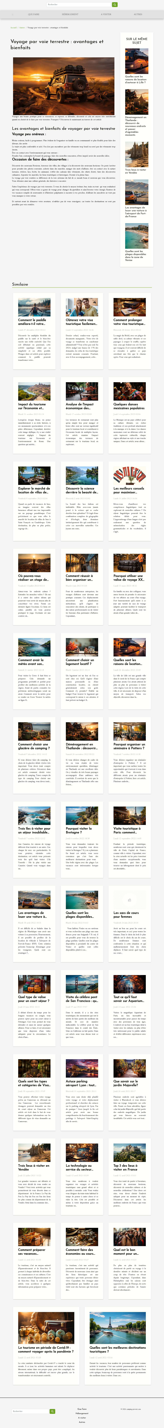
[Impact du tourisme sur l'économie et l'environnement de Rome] (34, 391)
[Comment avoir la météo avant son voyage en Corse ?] (34, 647)
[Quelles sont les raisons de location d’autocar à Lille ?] (136, 61)
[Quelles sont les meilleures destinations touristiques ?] (118, 1328)
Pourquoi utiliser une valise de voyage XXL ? (129, 579)
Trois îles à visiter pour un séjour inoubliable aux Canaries (34, 832)
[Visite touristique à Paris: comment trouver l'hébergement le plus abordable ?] (130, 815)
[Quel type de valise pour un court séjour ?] (34, 984)
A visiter (106, 14)
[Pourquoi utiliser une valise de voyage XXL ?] (130, 563)
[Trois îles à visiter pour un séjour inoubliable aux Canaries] (34, 815)
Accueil (14, 28)
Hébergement (70, 14)
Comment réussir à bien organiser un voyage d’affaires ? (79, 579)
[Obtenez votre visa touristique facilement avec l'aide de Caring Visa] (82, 307)
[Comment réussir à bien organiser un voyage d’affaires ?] (82, 563)
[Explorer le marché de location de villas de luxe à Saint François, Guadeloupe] (34, 475)
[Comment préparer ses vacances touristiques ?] (34, 1237)
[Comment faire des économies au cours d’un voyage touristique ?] (82, 1237)
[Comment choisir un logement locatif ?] (82, 647)
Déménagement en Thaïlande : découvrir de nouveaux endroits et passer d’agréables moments (135, 126)
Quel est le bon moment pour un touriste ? (125, 1253)
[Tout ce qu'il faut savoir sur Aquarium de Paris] (130, 984)
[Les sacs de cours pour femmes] (130, 900)
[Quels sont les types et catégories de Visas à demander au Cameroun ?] (34, 1068)
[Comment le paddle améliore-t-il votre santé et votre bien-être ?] (34, 307)
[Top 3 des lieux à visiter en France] (130, 1152)
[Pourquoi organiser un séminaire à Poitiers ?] (130, 731)
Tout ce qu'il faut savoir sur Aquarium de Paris (128, 1001)
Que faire (33, 14)
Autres (138, 14)
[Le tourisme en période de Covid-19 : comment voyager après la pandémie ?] (46, 1328)
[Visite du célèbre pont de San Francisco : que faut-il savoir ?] (82, 984)
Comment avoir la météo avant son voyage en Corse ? (31, 664)
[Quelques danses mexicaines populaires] (130, 391)
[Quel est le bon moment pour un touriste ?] (130, 1237)
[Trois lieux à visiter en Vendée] (136, 154)
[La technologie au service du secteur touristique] (82, 1152)
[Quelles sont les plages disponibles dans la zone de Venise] (136, 236)
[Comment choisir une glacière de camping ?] (34, 731)
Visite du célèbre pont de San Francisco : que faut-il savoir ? (82, 1001)
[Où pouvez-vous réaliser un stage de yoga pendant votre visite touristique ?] (34, 563)
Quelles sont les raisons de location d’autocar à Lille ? (135, 79)
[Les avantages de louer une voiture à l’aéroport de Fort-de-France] (136, 192)
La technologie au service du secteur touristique (78, 1169)
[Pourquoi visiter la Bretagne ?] (82, 815)
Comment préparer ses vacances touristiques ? (31, 1253)
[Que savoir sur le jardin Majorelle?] (130, 1068)
